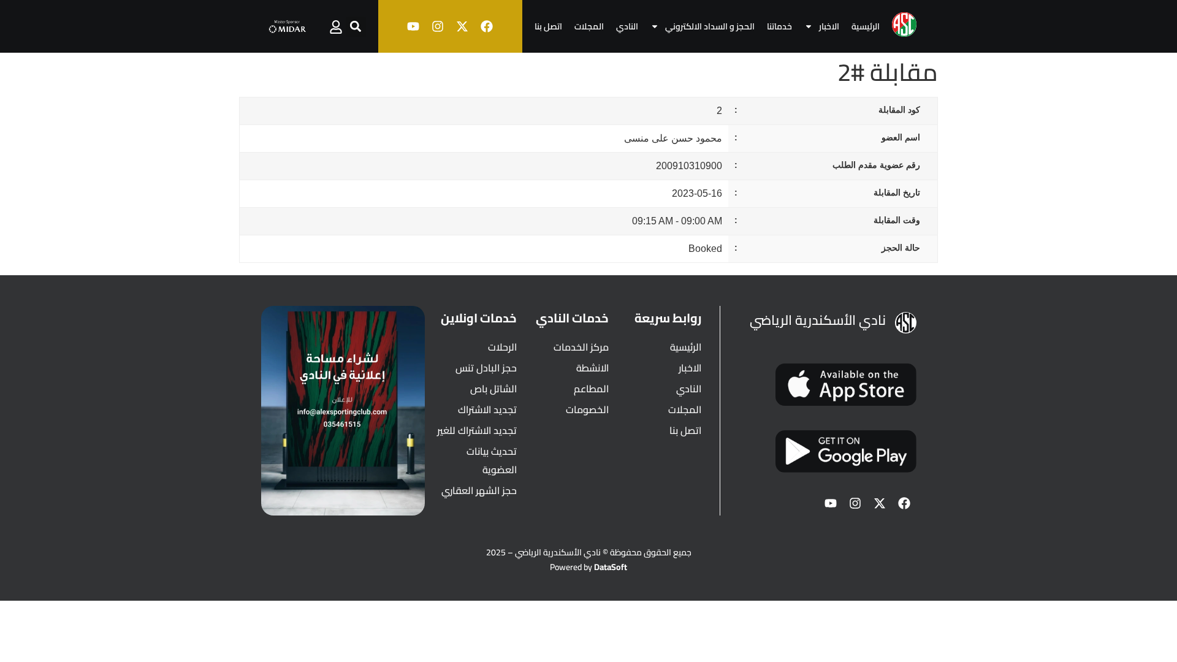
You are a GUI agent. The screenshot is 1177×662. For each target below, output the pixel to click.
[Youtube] (413, 26)
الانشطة (592, 368)
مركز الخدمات (581, 347)
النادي (627, 26)
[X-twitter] (462, 26)
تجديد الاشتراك (487, 409)
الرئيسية (865, 26)
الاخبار (829, 26)
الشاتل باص (493, 388)
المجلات (589, 26)
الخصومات (587, 409)
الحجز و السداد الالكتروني (710, 26)
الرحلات (502, 347)
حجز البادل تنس (486, 368)
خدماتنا (779, 26)
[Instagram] (437, 26)
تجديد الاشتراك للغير (477, 430)
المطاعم (591, 388)
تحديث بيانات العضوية (492, 460)
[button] (356, 27)
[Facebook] (486, 26)
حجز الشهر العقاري (479, 490)
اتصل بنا (548, 26)
